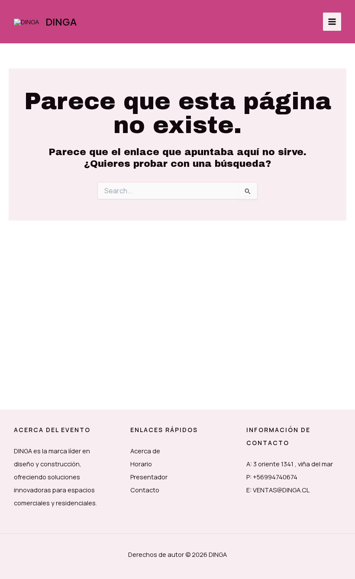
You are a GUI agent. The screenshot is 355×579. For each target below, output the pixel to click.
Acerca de (145, 450)
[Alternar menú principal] (332, 22)
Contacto (144, 489)
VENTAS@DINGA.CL (281, 489)
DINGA (61, 22)
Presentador (149, 476)
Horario (141, 463)
